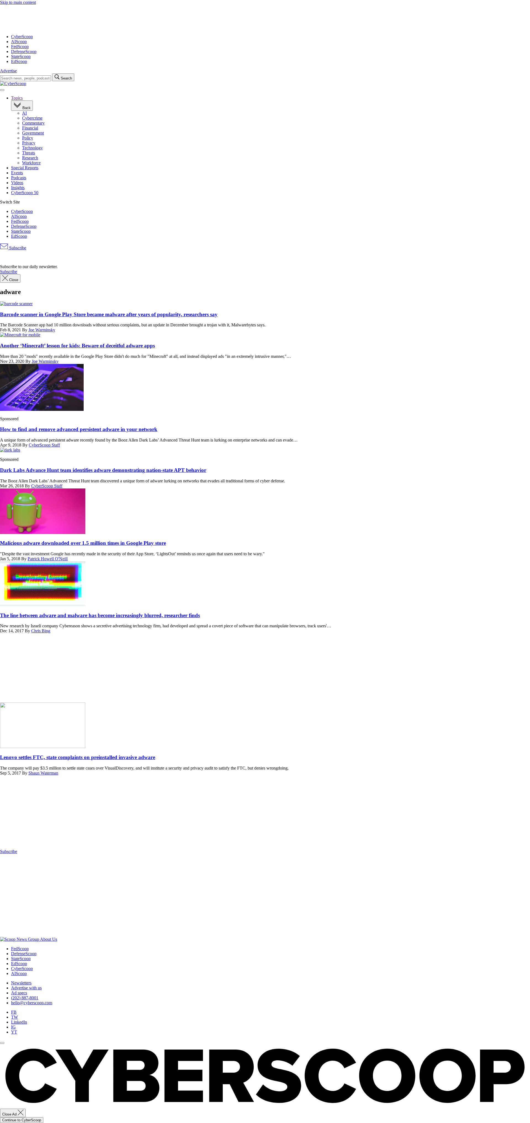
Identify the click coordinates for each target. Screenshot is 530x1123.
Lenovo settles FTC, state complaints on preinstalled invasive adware (77, 757)
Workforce (31, 162)
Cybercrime (32, 118)
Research (30, 157)
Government (33, 133)
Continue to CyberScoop (21, 1120)
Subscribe (17, 247)
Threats (28, 152)
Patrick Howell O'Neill (48, 558)
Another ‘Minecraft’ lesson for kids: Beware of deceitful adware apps (77, 345)
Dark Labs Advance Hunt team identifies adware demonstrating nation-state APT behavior (103, 470)
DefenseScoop (23, 51)
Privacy (28, 143)
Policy (27, 138)
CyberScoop (22, 36)
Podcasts (18, 177)
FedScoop (20, 46)
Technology (32, 148)
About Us (48, 939)
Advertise (8, 70)
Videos (17, 182)
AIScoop (19, 41)
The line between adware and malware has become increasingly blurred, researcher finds (100, 615)
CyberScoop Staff (44, 445)
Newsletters (21, 983)
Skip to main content (18, 2)
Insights (18, 187)
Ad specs (19, 992)
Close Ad (10, 1114)
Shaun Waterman (43, 773)
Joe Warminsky (41, 329)
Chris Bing (40, 630)
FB (14, 1012)
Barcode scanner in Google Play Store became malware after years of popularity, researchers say (109, 314)
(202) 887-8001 (24, 997)
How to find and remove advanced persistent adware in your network (78, 429)
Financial (30, 128)
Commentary (33, 123)
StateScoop (21, 56)
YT (14, 1032)
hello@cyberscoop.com (31, 1002)
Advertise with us (26, 987)
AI (24, 113)
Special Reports (24, 167)
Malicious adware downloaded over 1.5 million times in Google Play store (83, 543)
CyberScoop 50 (24, 192)
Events (17, 172)
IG (13, 1027)
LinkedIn (19, 1022)
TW (14, 1017)
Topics (17, 98)
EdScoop (19, 61)
